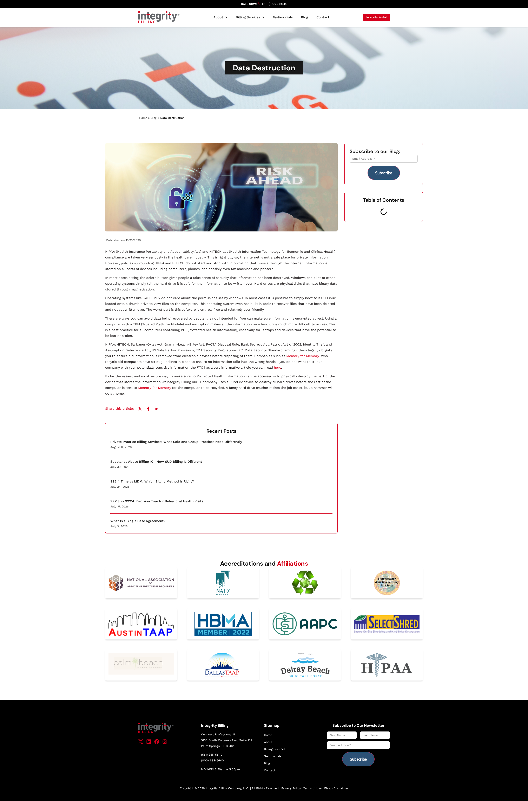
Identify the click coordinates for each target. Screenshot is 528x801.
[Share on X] (140, 409)
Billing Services (248, 17)
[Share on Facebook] (148, 409)
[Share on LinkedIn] (156, 409)
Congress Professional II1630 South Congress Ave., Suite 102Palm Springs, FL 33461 (226, 740)
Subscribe (383, 173)
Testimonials (283, 17)
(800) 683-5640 (274, 4)
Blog (304, 17)
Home (143, 117)
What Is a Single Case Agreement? (137, 521)
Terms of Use (312, 788)
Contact (322, 17)
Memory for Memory (303, 356)
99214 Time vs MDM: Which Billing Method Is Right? (152, 481)
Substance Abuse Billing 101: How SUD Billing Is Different (156, 462)
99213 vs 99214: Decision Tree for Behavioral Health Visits (156, 501)
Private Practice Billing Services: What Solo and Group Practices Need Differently (176, 442)
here (277, 367)
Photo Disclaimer (336, 788)
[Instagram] (164, 741)
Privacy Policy (291, 788)
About (218, 17)
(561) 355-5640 (211, 754)
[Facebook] (156, 741)
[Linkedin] (148, 741)
